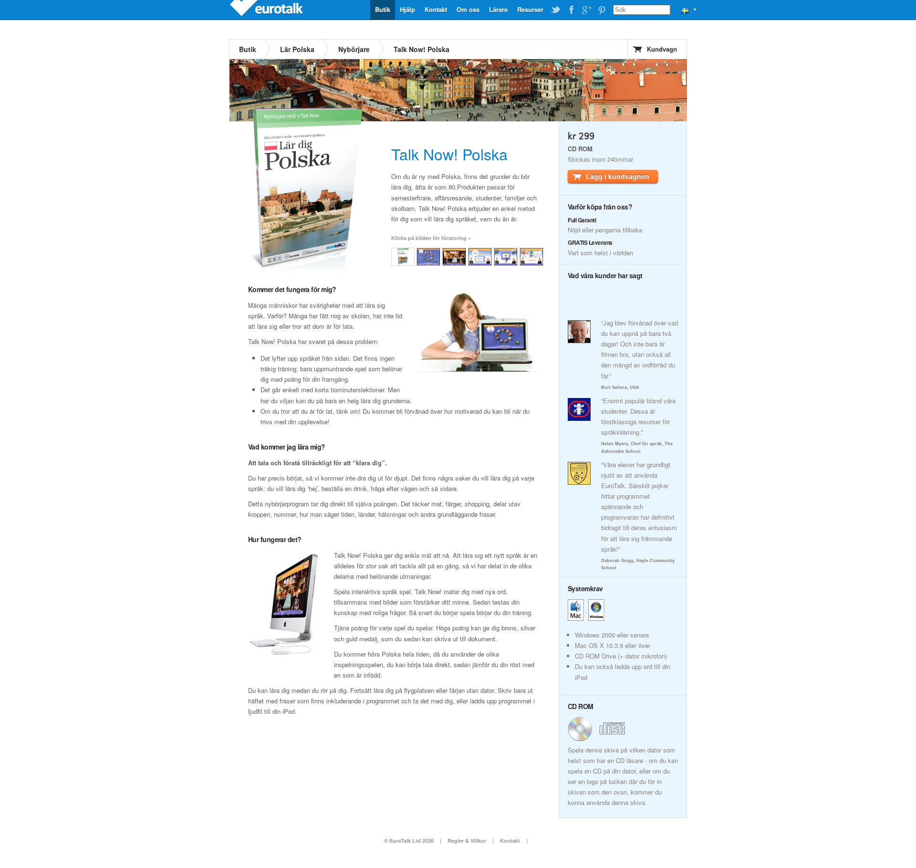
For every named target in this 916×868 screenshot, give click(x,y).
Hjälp (407, 9)
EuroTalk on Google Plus (586, 10)
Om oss (468, 9)
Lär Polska (297, 49)
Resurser (530, 9)
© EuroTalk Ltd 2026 (409, 840)
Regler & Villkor (467, 840)
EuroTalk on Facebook (571, 10)
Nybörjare (354, 49)
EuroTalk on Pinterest (601, 10)
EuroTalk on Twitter (555, 10)
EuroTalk (267, 9)
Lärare (498, 9)
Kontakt (436, 9)
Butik (382, 9)
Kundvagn (662, 48)
